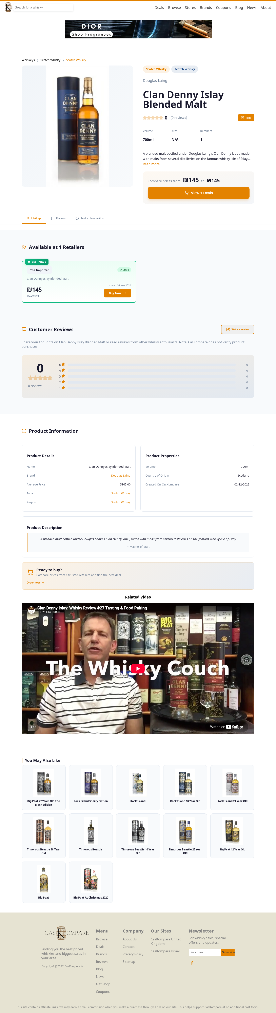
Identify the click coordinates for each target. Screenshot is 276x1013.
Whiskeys (28, 60)
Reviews (61, 218)
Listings (36, 218)
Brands (206, 7)
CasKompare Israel (165, 951)
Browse (174, 7)
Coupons (223, 7)
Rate (248, 117)
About (266, 7)
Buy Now (115, 293)
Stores (190, 7)
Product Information (91, 218)
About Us (130, 939)
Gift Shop (103, 984)
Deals (159, 7)
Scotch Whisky (50, 60)
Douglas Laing (121, 475)
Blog (239, 7)
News (252, 7)
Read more (151, 164)
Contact (129, 946)
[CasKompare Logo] (66, 944)
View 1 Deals (202, 193)
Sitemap (129, 961)
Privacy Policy (133, 954)
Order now (33, 582)
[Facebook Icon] (192, 965)
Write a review (240, 329)
